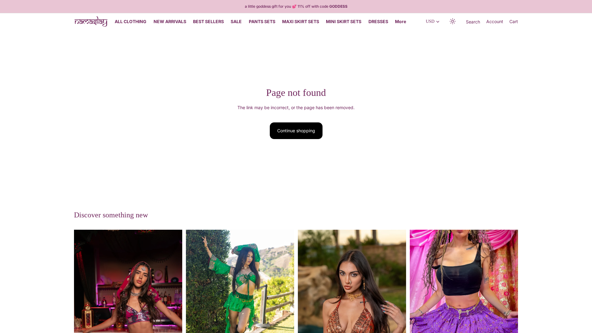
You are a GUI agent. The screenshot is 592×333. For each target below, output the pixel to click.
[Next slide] (173, 311)
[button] (453, 21)
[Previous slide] (83, 311)
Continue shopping (296, 130)
